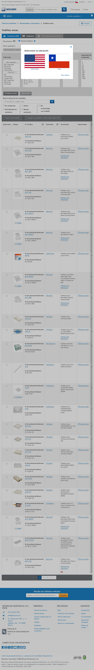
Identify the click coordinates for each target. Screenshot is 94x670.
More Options (65, 75)
